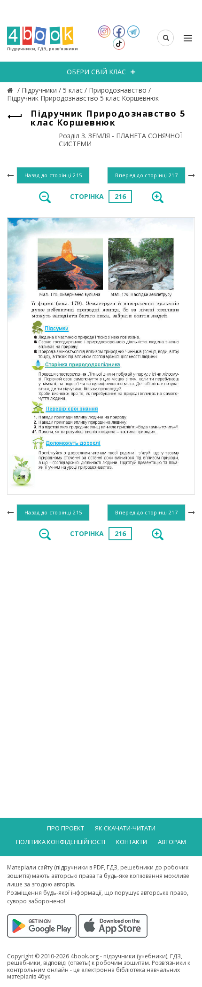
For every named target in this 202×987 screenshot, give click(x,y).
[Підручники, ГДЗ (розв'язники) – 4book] (11, 90)
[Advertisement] (101, 656)
